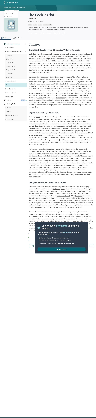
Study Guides (11, 7)
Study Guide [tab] (6, 38)
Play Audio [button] (48, 33)
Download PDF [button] (35, 33)
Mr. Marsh (37, 95)
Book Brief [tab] (18, 38)
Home (5, 7)
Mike (49, 54)
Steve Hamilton (32, 18)
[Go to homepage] (11, 3)
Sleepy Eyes (60, 98)
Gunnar (64, 95)
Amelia (40, 98)
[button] (55, 33)
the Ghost (32, 65)
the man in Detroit (63, 196)
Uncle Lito (56, 189)
